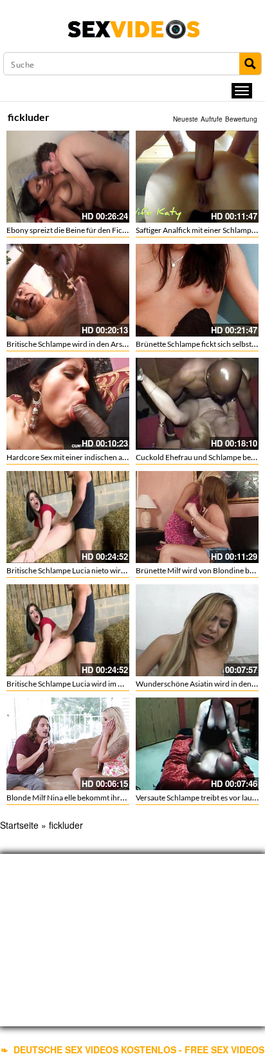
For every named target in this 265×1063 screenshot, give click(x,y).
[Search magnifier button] (250, 64)
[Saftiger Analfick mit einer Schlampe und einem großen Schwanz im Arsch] (197, 177)
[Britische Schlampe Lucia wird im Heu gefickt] (67, 630)
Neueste (185, 119)
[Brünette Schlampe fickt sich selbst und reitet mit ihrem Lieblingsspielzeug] (197, 290)
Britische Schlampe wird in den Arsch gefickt (80, 344)
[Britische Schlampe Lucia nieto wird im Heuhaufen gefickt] (67, 517)
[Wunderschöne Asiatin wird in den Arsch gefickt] (197, 630)
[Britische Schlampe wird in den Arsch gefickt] (67, 290)
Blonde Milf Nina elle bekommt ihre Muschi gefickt (90, 797)
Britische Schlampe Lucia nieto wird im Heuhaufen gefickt (102, 570)
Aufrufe (212, 119)
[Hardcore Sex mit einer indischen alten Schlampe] (67, 404)
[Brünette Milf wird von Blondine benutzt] (197, 517)
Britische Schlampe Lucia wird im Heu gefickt (81, 684)
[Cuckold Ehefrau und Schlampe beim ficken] (197, 404)
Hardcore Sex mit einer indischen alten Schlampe (87, 457)
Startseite (19, 824)
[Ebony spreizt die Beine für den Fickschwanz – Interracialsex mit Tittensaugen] (67, 177)
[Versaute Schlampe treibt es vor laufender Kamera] (197, 744)
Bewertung (241, 119)
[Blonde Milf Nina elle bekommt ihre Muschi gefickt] (67, 744)
